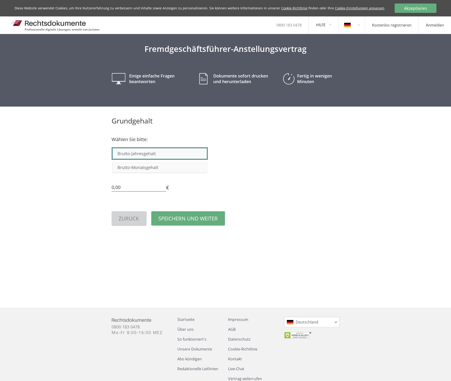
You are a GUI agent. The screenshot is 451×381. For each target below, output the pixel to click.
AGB (232, 329)
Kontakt (235, 359)
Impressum (238, 319)
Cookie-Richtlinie (294, 8)
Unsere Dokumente (194, 349)
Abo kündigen (189, 359)
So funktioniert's (191, 339)
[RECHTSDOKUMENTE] (48, 23)
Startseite (185, 319)
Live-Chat (236, 368)
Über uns (185, 329)
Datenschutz (239, 339)
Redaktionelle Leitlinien (197, 368)
